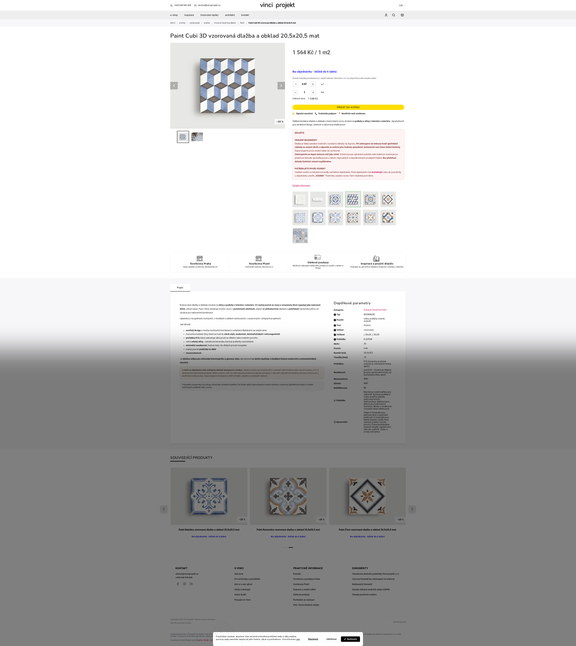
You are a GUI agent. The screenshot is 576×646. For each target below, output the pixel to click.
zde (298, 639)
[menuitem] (175, 15)
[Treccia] (388, 217)
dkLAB (205, 640)
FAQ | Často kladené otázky (306, 605)
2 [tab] (291, 547)
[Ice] (300, 199)
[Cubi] (353, 199)
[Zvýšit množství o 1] (313, 93)
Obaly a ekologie (242, 589)
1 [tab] (285, 547)
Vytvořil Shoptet (399, 622)
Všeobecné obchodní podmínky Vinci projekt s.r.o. (375, 574)
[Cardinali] (335, 199)
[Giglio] (300, 217)
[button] (6, 638)
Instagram (184, 584)
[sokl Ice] (318, 199)
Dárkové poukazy (301, 594)
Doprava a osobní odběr (304, 589)
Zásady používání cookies (364, 594)
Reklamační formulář (362, 584)
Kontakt (297, 574)
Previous (164, 509)
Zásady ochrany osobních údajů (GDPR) (371, 589)
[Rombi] (335, 217)
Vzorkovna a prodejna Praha (306, 579)
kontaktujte (377, 172)
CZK (401, 5)
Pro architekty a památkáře (247, 579)
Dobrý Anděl (240, 594)
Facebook (178, 584)
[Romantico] (353, 217)
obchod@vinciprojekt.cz (187, 574)
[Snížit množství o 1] (295, 93)
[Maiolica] (318, 217)
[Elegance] (370, 199)
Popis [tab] (180, 287)
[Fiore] (388, 199)
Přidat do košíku (348, 107)
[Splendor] (370, 217)
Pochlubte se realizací (303, 600)
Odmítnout (331, 639)
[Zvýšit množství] (313, 84)
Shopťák (199, 640)
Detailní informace (301, 185)
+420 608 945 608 (184, 577)
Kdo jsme (238, 574)
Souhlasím (352, 639)
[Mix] (300, 235)
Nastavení (313, 639)
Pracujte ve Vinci (242, 600)
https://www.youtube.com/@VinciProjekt (191, 584)
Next (412, 509)
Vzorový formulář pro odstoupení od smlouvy (373, 579)
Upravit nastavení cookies (180, 623)
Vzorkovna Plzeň (301, 584)
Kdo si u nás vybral (243, 584)
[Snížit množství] (295, 84)
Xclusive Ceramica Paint (375, 310)
